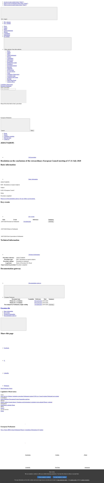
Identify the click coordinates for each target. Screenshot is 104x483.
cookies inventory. (85, 480)
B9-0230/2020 (38, 302)
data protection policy (62, 480)
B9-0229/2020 (38, 301)
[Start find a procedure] (13, 96)
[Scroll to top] (13, 324)
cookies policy (73, 480)
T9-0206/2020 (27, 221)
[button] (25, 423)
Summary (51, 221)
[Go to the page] (35, 234)
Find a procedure (5, 87)
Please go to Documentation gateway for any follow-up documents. (18, 198)
